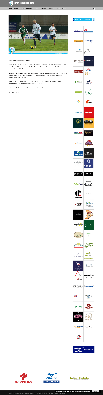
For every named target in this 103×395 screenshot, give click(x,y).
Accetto (95, 391)
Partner (64, 8)
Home (10, 8)
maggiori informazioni (85, 391)
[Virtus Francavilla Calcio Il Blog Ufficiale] (22, 3)
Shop (58, 8)
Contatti (43, 8)
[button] (31, 8)
